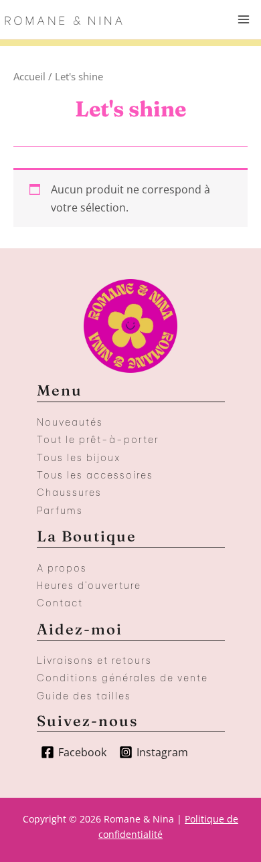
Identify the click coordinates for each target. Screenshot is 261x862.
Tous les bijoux (78, 458)
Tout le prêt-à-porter (98, 440)
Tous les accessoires (95, 475)
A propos (62, 568)
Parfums (60, 511)
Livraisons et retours (94, 661)
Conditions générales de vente (122, 678)
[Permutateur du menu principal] (244, 19)
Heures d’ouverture (89, 586)
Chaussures (69, 493)
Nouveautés (70, 422)
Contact (60, 603)
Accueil (29, 76)
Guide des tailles (84, 696)
